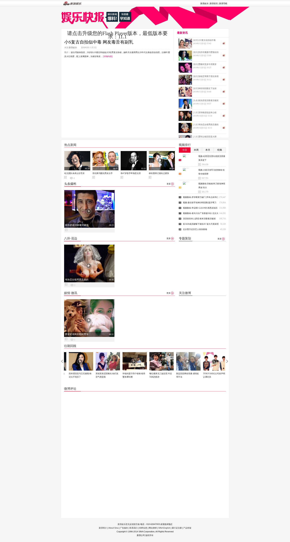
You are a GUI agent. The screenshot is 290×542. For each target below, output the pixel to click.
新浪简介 (103, 528)
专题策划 (185, 238)
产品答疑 (187, 528)
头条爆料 (70, 184)
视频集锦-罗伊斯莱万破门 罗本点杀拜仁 (200, 197)
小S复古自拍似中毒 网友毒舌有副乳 (98, 42)
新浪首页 (214, 3)
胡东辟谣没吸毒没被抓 (77, 225)
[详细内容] (107, 56)
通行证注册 (177, 528)
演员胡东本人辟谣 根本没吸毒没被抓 (199, 219)
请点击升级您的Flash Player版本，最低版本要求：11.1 (117, 34)
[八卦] (195, 112)
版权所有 (149, 535)
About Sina (113, 528)
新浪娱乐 (204, 3)
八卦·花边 (70, 238)
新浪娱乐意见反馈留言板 (129, 524)
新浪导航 (223, 3)
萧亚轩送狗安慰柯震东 (76, 334)
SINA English (164, 528)
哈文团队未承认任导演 (74, 173)
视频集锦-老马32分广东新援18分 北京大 (200, 213)
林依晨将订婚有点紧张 (159, 173)
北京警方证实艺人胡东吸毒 (195, 229)
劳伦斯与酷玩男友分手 (102, 173)
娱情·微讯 (70, 293)
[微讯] (195, 52)
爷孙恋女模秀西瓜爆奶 (76, 279)
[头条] (195, 100)
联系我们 (134, 528)
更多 (169, 184)
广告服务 (124, 528)
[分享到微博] (223, 43)
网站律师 (153, 528)
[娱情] (195, 40)
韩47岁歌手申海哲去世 (131, 173)
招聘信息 (143, 528)
